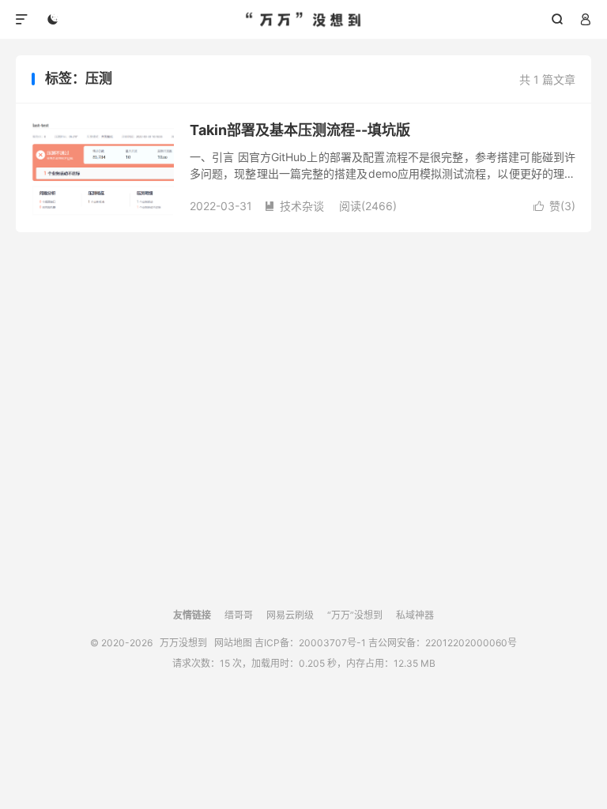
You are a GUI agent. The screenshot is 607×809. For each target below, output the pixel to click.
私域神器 (415, 615)
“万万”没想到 (355, 615)
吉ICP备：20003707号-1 (310, 643)
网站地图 (233, 643)
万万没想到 (304, 19)
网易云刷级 (290, 615)
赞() (554, 206)
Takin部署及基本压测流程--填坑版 (300, 130)
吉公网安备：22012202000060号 (442, 643)
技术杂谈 (294, 206)
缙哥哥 (238, 615)
